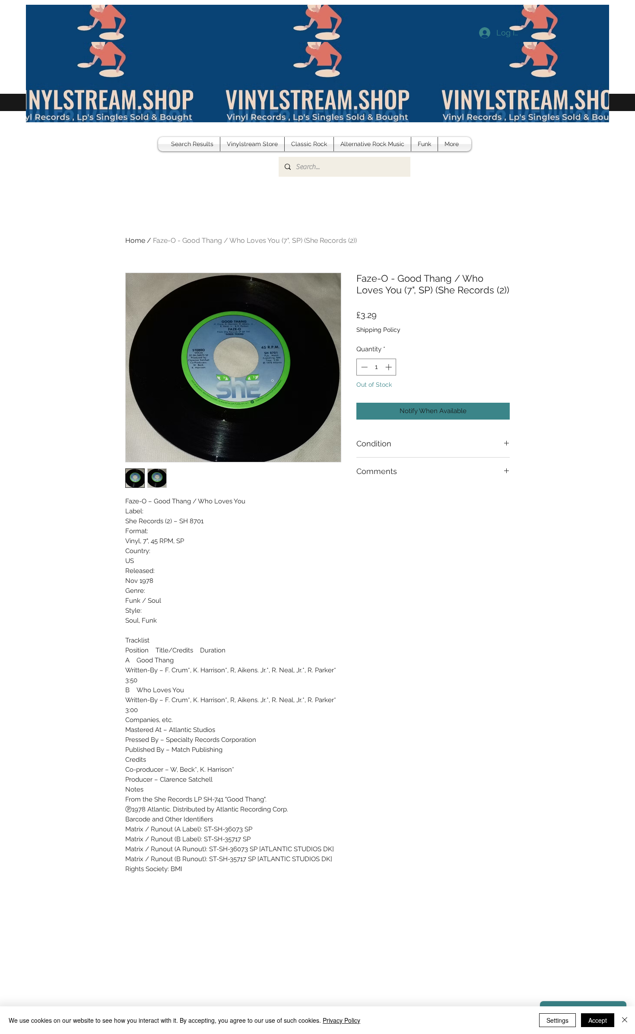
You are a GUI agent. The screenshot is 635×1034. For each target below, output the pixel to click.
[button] (596, 123)
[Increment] (389, 367)
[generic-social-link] (584, 123)
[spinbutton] (376, 367)
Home (135, 240)
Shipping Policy (378, 329)
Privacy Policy (341, 1020)
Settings (557, 1020)
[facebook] (571, 123)
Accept (597, 1020)
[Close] (624, 1020)
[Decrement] (363, 367)
